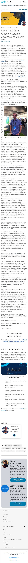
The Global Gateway (20, 450)
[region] (14, 556)
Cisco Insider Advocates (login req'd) (18, 503)
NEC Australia (21, 77)
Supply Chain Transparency (9, 547)
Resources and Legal (8, 526)
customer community (6, 448)
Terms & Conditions (7, 534)
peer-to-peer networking (17, 448)
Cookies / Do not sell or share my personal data (13, 539)
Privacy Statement (13, 557)
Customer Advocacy (17, 445)
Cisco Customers (8, 445)
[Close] (26, 551)
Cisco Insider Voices (11, 5)
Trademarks (5, 544)
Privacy (4, 537)
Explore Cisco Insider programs (18, 480)
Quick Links (6, 511)
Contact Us (5, 516)
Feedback (5, 529)
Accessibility (5, 542)
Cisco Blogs (10, 1)
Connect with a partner (8, 521)
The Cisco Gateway (11, 450)
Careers (4, 519)
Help (4, 532)
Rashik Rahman (5, 41)
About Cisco (5, 514)
